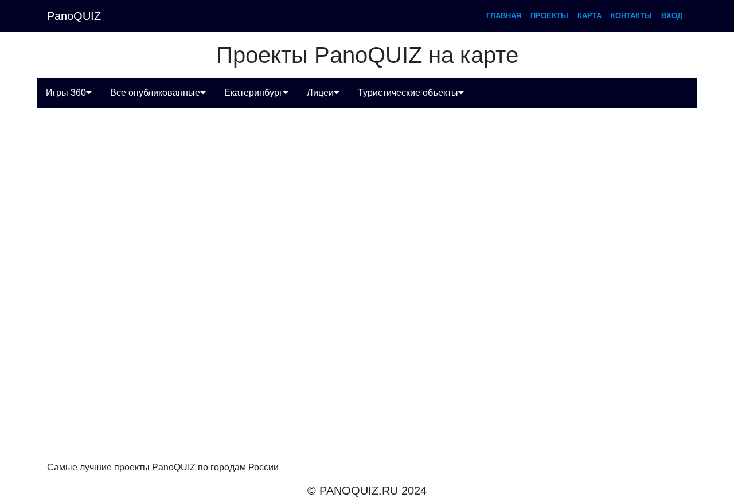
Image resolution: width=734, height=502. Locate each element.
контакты (631, 15)
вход (671, 15)
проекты (549, 15)
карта (589, 15)
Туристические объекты (408, 92)
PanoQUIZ (74, 16)
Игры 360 (66, 92)
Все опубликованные (155, 92)
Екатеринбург (253, 92)
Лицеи (320, 92)
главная (503, 15)
